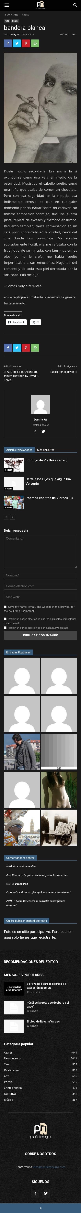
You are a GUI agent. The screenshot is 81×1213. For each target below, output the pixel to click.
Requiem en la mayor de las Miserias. (46, 875)
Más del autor (45, 450)
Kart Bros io (13, 875)
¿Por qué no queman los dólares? (51, 892)
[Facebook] (36, 431)
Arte (16, 14)
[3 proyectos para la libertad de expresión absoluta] (14, 989)
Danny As (14, 34)
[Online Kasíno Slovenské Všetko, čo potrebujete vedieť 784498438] (59, 676)
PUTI (9, 901)
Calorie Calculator (17, 892)
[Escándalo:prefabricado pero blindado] (22, 714)
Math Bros (12, 866)
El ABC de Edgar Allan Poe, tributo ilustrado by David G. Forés (21, 376)
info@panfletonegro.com (49, 1167)
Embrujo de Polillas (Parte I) (46, 460)
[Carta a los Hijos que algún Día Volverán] (14, 483)
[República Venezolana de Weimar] (59, 828)
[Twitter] (44, 431)
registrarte (46, 937)
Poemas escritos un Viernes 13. (50, 498)
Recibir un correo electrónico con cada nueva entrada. (38, 627)
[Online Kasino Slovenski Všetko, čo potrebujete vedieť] (22, 676)
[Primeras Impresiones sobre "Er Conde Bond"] (22, 828)
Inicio (7, 14)
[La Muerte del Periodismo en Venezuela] (59, 714)
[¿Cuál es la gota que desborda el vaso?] (14, 1007)
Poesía (25, 14)
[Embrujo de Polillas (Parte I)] (14, 465)
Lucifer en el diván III (64, 372)
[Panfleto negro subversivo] (59, 790)
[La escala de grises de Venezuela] (59, 752)
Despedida (21, 883)
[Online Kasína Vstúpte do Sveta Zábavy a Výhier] (22, 790)
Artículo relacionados (19, 450)
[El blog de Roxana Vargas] (14, 1026)
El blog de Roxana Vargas (43, 1021)
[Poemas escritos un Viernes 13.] (14, 502)
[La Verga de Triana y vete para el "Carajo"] (22, 752)
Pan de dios (29, 866)
